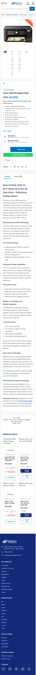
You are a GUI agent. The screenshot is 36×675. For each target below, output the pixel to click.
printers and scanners (11, 373)
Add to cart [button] (27, 476)
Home (2, 14)
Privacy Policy (5, 659)
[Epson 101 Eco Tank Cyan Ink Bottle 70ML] (26, 445)
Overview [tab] (7, 176)
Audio (3, 580)
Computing (4, 565)
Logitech (4, 610)
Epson (18, 423)
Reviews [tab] (17, 176)
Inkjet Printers (18, 421)
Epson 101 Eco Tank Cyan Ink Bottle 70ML (24, 458)
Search (32, 9)
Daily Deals (4, 646)
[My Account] (28, 3)
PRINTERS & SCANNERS (12, 14)
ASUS (3, 628)
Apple (3, 607)
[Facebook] (10, 166)
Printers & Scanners (7, 568)
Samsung (4, 619)
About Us (4, 641)
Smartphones (5, 586)
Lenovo (3, 613)
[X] (18, 166)
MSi (2, 616)
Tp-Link (3, 625)
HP (2, 601)
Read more (11, 477)
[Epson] (6, 85)
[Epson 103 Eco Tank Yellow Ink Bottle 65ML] (26, 489)
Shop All (4, 638)
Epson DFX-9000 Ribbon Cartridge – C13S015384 (10, 458)
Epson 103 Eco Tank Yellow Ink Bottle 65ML (24, 503)
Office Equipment (6, 589)
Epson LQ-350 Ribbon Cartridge (10, 502)
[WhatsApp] (26, 166)
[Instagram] (14, 166)
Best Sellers (5, 644)
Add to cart (21, 149)
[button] (33, 3)
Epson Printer (23, 14)
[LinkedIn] (22, 166)
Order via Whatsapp (19, 155)
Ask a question (9, 90)
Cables (3, 592)
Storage (3, 577)
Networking (5, 574)
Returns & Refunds (7, 656)
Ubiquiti (3, 622)
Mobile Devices (6, 583)
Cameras (4, 571)
